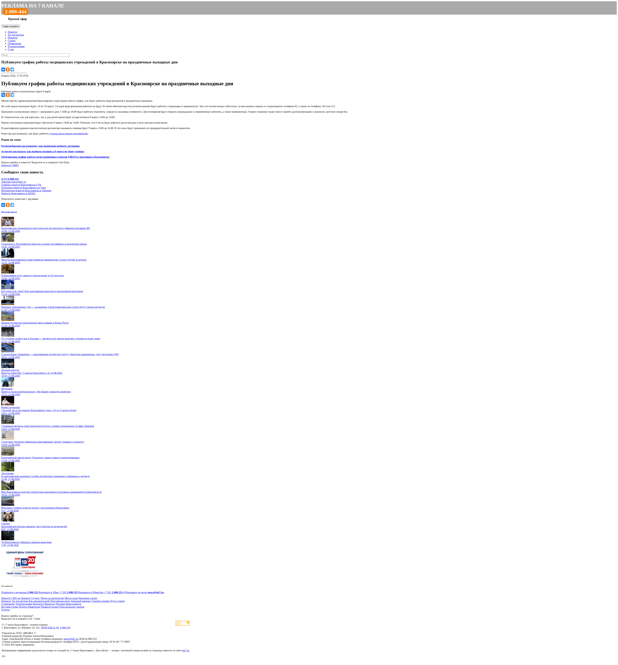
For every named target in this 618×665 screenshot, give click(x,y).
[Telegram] (12, 69)
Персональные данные (71, 606)
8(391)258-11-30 (50, 627)
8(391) (10, 179)
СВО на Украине (20, 598)
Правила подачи (50, 606)
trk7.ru (185, 650)
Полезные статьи (88, 598)
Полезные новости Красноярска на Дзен (23, 187)
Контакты (38, 604)
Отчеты (5, 609)
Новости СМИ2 (10, 165)
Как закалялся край (39, 601)
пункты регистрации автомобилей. (69, 133)
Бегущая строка (9, 606)
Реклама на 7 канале (32, 6)
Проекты (13, 37)
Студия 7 (36, 598)
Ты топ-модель (16, 34)
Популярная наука (60, 601)
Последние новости (9, 212)
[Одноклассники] (8, 69)
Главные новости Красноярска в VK (21, 184)
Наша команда (73, 604)
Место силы (71, 598)
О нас (11, 49)
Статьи (11, 40)
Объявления (14, 43)
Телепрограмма (16, 46)
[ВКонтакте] (3, 69)
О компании (8, 604)
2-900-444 (15, 11)
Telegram (6, 181)
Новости (12, 32)
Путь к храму (117, 601)
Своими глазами (101, 601)
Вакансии (49, 604)
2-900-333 (65, 627)
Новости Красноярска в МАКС (18, 193)
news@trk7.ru (18, 181)
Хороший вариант (81, 601)
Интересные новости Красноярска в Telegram (26, 190)
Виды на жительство (52, 598)
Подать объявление (29, 606)
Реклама (60, 604)
